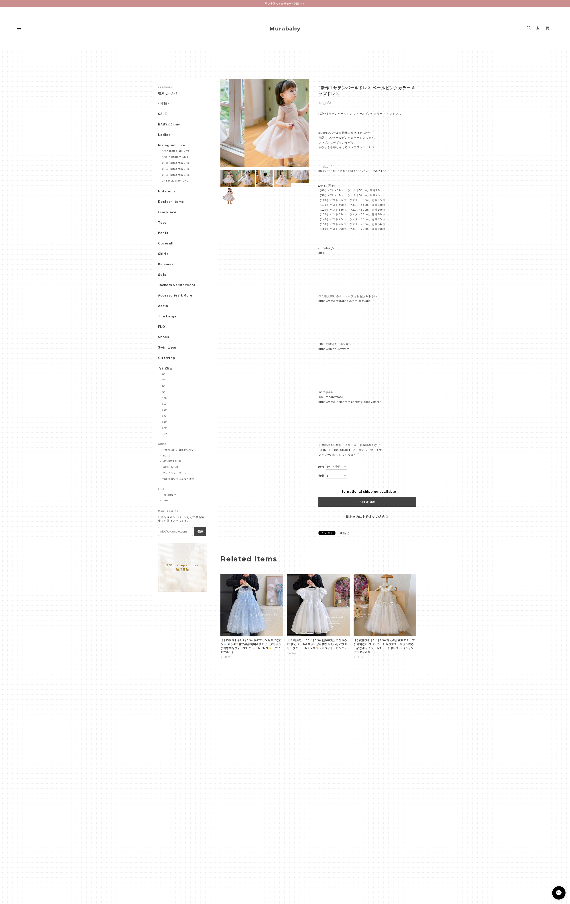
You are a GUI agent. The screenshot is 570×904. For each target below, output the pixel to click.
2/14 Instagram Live (176, 168)
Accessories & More (175, 295)
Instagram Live (171, 145)
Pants (163, 233)
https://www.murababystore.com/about (346, 301)
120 (164, 409)
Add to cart (367, 501)
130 (164, 415)
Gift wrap (166, 358)
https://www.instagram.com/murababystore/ (349, 402)
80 (163, 386)
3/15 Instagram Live (175, 150)
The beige (167, 316)
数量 (321, 475)
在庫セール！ (168, 93)
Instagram (169, 494)
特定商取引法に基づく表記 (179, 478)
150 (164, 427)
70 (163, 380)
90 (163, 392)
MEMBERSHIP (172, 461)
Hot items (166, 191)
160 (164, 433)
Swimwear (167, 347)
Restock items (170, 202)
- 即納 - (164, 103)
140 (164, 421)
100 (164, 398)
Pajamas (165, 264)
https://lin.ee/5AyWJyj (334, 349)
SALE (162, 114)
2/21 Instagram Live (176, 162)
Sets (162, 274)
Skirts (163, 254)
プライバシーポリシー (176, 473)
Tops (162, 222)
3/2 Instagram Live (175, 156)
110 (164, 403)
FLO (161, 327)
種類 (321, 466)
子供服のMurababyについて (180, 449)
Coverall (166, 243)
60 (163, 374)
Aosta (163, 306)
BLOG (166, 455)
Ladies (164, 135)
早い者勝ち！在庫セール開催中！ (285, 3)
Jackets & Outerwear (176, 285)
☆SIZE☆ (165, 368)
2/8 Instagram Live (175, 180)
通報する (345, 533)
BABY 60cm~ (169, 124)
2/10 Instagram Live (176, 175)
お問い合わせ (171, 467)
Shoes (163, 337)
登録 (200, 531)
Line (166, 500)
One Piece (167, 212)
